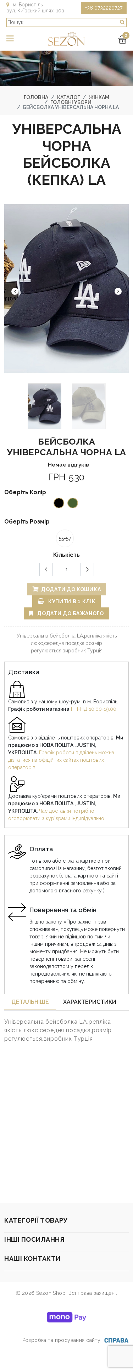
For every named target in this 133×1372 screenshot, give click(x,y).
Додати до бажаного (70, 613)
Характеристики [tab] (89, 1002)
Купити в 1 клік (71, 601)
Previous (14, 291)
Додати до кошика (70, 589)
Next (118, 291)
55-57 (65, 538)
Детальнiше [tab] (30, 1002)
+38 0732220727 (103, 8)
